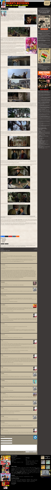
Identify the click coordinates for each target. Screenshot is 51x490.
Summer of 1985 (38, 472)
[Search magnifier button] (25, 6)
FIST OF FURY (17, 38)
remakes (20, 471)
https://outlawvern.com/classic (47, 477)
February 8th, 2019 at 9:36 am (4, 296)
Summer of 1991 (13, 473)
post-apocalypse (17, 471)
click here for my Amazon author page (44, 34)
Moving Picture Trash (24, 480)
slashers (19, 472)
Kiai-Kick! (32, 479)
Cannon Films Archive (16, 479)
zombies (28, 473)
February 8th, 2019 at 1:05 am (4, 283)
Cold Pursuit (35, 249)
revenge (24, 471)
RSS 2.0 (4, 246)
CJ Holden (3, 380)
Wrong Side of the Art (32, 481)
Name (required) (2, 437)
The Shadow (39, 131)
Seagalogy (15, 472)
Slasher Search (24, 472)
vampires (22, 473)
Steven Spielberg (35, 463)
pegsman (2, 288)
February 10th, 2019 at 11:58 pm (4, 356)
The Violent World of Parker (27, 476)
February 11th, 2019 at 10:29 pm (4, 417)
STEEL (16, 219)
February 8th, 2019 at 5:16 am (4, 289)
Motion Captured (19, 480)
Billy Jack (12, 479)
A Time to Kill (39, 135)
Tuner (40, 111)
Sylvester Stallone (28, 464)
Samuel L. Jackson (33, 471)
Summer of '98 (33, 472)
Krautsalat (3, 282)
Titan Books (31, 476)
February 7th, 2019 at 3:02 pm (4, 254)
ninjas (13, 471)
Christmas (13, 468)
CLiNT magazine (13, 484)
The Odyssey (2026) (40, 143)
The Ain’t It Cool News (13, 481)
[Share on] (20, 236)
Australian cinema (23, 467)
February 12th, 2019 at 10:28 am (4, 423)
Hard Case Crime (21, 476)
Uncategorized (23, 245)
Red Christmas (4, 240)
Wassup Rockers (4, 239)
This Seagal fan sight (19, 481)
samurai (37, 471)
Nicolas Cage (27, 463)
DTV (26, 458)
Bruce (31, 467)
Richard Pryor (28, 480)
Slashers (28, 458)
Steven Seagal (31, 463)
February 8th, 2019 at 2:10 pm (4, 315)
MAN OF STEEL (20, 219)
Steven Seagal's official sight (34, 480)
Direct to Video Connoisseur (23, 479)
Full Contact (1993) (40, 129)
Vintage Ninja (28, 481)
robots (26, 471)
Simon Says (3, 241)
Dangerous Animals (40, 136)
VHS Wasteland (24, 481)
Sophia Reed (39, 109)
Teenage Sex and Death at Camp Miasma (45, 94)
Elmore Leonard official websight (14, 476)
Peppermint (2, 249)
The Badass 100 (13, 458)
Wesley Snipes (32, 464)
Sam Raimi (28, 471)
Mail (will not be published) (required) (4, 439)
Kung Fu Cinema (35, 479)
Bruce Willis (34, 467)
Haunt (38, 137)
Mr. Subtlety (3, 304)
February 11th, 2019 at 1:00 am (4, 374)
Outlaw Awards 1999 (18, 458)
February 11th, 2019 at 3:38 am (4, 388)
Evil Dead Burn (43, 109)
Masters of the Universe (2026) (41, 134)
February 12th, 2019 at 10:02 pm (4, 430)
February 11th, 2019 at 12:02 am (4, 368)
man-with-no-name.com (13, 480)
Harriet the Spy (39, 145)
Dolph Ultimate (28, 479)
